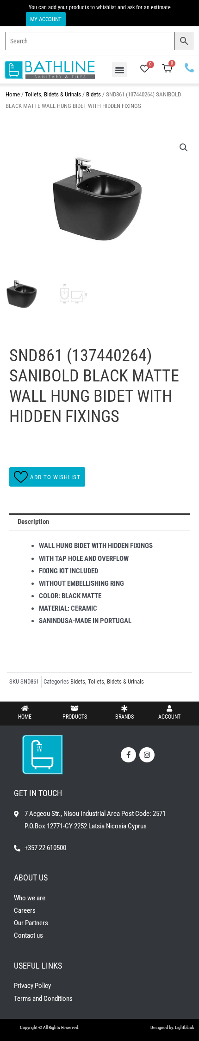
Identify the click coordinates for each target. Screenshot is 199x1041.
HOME (24, 717)
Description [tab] (33, 522)
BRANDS (124, 717)
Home (13, 94)
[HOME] (25, 708)
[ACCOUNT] (169, 708)
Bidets (93, 94)
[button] (119, 69)
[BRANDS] (124, 708)
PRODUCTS (74, 717)
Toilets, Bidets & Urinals (53, 94)
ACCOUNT (169, 717)
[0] (144, 69)
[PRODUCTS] (74, 708)
